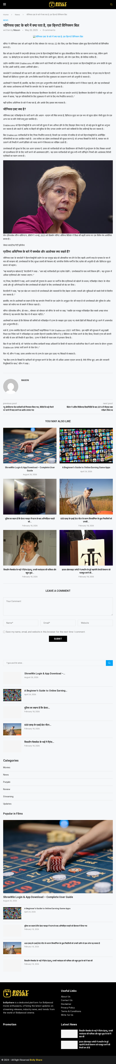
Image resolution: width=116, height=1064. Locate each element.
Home (5, 14)
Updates (7, 803)
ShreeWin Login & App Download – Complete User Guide (38, 897)
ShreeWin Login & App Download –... (44, 673)
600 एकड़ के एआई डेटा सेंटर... (37, 724)
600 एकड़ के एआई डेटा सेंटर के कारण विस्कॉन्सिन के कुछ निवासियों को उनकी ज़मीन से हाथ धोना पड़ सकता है (62, 943)
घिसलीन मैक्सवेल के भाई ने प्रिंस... (39, 742)
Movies (6, 767)
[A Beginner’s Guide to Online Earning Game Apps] (86, 445)
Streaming (8, 796)
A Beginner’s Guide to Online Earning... (45, 690)
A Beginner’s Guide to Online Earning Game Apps (86, 467)
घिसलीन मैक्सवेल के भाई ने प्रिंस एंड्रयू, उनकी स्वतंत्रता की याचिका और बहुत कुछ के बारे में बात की (58, 961)
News (17, 14)
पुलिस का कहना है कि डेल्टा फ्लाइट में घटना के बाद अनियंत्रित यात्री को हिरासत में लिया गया (55, 926)
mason (16, 30)
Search (109, 663)
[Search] (110, 4)
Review (6, 789)
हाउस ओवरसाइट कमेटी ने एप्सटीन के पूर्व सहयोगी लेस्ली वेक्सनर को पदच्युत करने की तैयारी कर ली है (94, 1045)
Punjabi (6, 782)
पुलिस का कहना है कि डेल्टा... (37, 707)
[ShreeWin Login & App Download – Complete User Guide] (29, 445)
